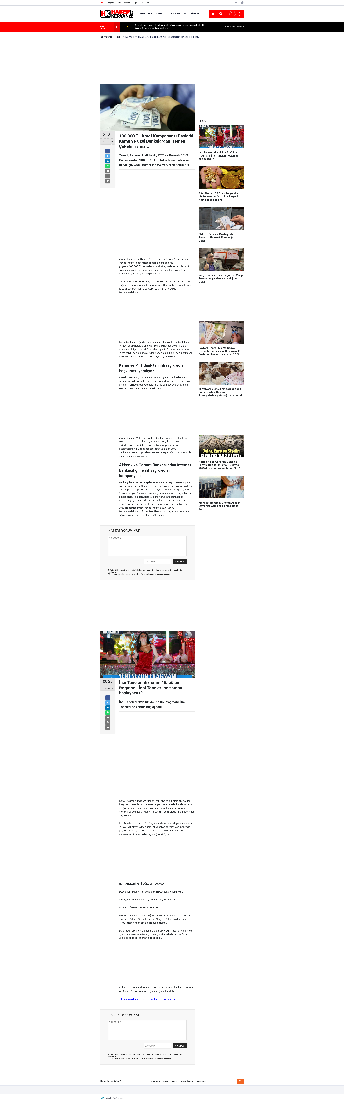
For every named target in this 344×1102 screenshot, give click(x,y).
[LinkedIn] (107, 161)
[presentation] (110, 26)
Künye (165, 1081)
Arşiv (135, 3)
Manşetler (110, 3)
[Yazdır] (107, 176)
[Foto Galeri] (242, 2)
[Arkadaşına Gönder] (107, 171)
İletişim (175, 1081)
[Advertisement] (172, 61)
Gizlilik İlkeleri (187, 1081)
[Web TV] (235, 2)
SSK (185, 13)
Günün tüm (234, 26)
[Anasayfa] (101, 3)
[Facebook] (107, 151)
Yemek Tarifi (145, 13)
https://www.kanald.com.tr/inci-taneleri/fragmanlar (147, 999)
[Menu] (213, 13)
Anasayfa (155, 1081)
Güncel (195, 13)
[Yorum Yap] (107, 181)
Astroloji (162, 13)
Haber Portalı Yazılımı (114, 1098)
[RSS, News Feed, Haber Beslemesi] (240, 1081)
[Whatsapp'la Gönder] (107, 166)
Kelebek (176, 13)
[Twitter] (107, 156)
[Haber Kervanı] (116, 13)
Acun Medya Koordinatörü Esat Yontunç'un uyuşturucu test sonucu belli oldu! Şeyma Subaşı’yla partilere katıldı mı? (170, 27)
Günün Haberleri (124, 3)
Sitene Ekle (145, 3)
